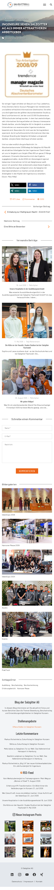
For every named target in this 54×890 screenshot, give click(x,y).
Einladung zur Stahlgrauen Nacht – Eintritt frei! (28, 212)
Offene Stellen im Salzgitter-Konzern (27, 727)
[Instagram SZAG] (10, 826)
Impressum (28, 881)
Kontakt (39, 881)
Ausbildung (6, 685)
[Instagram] (19, 875)
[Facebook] (34, 875)
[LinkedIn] (12, 875)
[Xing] (41, 875)
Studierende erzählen (15, 38)
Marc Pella (23, 18)
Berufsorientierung (31, 685)
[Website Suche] (51, 4)
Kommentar (30, 199)
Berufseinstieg (17, 685)
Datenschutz (17, 881)
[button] (18, 185)
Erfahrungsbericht (9, 688)
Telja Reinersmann (33, 342)
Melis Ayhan (33, 285)
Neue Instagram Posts (28, 814)
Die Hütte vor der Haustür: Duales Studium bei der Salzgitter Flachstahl (27, 346)
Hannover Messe (23, 688)
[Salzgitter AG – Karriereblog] (18, 5)
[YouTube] (27, 875)
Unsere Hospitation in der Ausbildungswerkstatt (27, 288)
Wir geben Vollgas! (27, 401)
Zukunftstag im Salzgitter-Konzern (36, 739)
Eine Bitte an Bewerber (14, 226)
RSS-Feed (28, 773)
